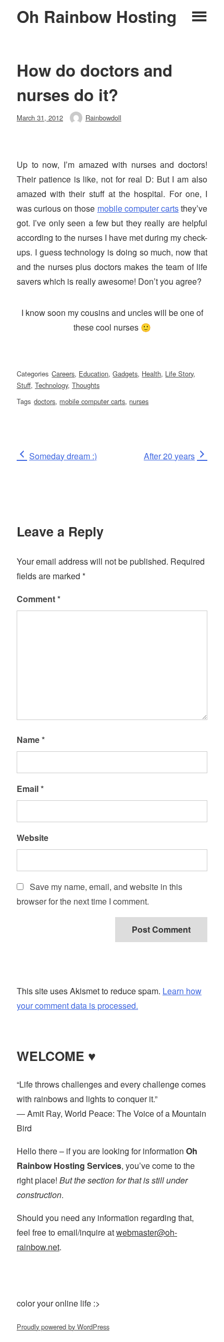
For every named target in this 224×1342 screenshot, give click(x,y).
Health (151, 374)
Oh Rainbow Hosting (97, 16)
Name (31, 740)
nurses (138, 401)
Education (93, 374)
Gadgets (125, 374)
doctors (44, 401)
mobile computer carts (138, 208)
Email (30, 789)
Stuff (24, 385)
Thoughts (85, 385)
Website (32, 838)
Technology (51, 385)
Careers (63, 374)
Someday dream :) (63, 456)
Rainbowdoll (103, 118)
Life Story (179, 374)
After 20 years (169, 456)
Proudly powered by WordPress (63, 1327)
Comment (38, 599)
